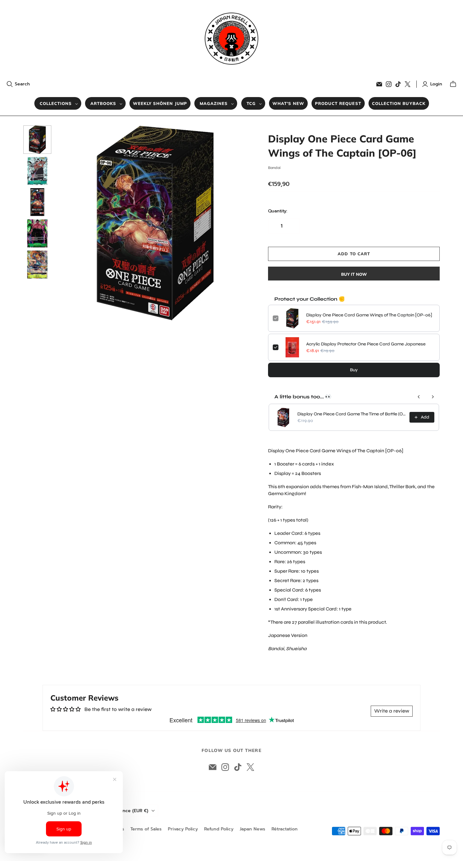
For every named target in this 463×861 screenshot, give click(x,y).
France (132, 810)
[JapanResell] (231, 39)
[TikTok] (398, 84)
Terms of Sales (146, 829)
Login (436, 84)
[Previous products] (419, 396)
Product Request (338, 103)
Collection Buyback (399, 103)
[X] (407, 84)
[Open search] (10, 84)
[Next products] (433, 396)
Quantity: (277, 211)
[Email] (379, 84)
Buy (354, 370)
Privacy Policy (183, 829)
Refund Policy (218, 829)
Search (22, 84)
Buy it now (354, 274)
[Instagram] (389, 84)
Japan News (252, 829)
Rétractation (285, 829)
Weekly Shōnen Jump (160, 103)
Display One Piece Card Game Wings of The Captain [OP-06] (369, 315)
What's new (288, 103)
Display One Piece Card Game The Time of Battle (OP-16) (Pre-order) (351, 414)
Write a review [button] (391, 711)
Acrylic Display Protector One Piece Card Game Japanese (366, 344)
